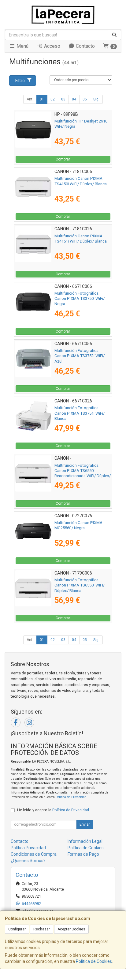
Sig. (96, 99)
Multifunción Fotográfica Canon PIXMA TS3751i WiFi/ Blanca (79, 413)
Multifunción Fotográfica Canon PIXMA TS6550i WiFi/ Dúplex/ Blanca (79, 585)
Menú (21, 46)
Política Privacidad (28, 847)
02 (52, 99)
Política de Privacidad (71, 797)
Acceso (51, 46)
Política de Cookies (94, 961)
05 (85, 99)
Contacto (85, 46)
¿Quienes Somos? (28, 860)
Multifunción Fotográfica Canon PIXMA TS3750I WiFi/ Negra (79, 298)
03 (63, 99)
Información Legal (85, 841)
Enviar (85, 824)
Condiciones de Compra (34, 854)
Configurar (17, 929)
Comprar (63, 159)
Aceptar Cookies (71, 929)
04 (74, 99)
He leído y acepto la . (53, 810)
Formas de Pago (83, 854)
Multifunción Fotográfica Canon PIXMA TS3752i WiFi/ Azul (79, 356)
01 (42, 99)
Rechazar (41, 929)
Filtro (20, 80)
